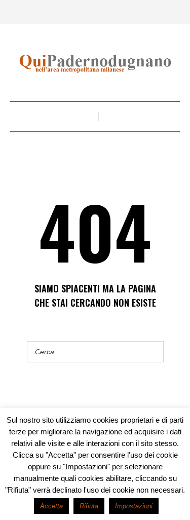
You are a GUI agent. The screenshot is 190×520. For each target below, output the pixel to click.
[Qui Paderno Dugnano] (95, 64)
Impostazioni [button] (134, 506)
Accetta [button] (51, 506)
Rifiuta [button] (89, 506)
